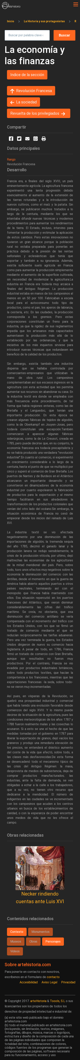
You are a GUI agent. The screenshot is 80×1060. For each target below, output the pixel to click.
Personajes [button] (53, 941)
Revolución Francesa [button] (34, 90)
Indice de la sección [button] (27, 74)
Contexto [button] (16, 932)
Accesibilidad (29, 982)
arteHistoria (38, 1001)
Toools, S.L (57, 1001)
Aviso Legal (49, 982)
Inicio (10, 21)
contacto (53, 977)
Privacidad (68, 982)
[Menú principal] (75, 4)
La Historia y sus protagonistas (44, 21)
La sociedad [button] (26, 102)
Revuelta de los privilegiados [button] (34, 113)
